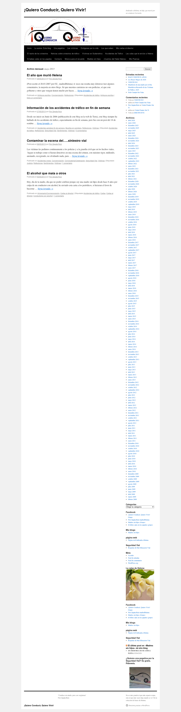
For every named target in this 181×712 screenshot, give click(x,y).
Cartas (102, 193)
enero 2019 (132, 214)
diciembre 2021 (133, 168)
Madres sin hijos (94, 59)
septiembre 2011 (133, 420)
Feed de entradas (133, 558)
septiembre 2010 (133, 451)
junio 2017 (131, 255)
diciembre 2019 (133, 196)
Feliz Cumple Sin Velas (136, 92)
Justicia (30, 163)
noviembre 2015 (133, 298)
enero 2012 (132, 410)
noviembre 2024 (133, 140)
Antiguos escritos (44, 95)
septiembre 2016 (133, 275)
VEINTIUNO (133, 82)
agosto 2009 (132, 484)
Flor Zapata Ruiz (55, 78)
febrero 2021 (132, 179)
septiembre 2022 (133, 161)
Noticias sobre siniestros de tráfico (65, 53)
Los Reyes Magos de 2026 (137, 79)
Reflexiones (69, 95)
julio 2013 (131, 364)
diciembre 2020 (133, 181)
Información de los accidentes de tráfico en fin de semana (68, 108)
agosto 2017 (132, 252)
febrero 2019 (132, 212)
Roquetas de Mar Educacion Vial (139, 548)
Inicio (29, 48)
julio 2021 (131, 174)
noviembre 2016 (133, 273)
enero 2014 (132, 349)
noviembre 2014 (133, 324)
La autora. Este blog (42, 48)
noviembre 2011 (133, 415)
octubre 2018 (132, 222)
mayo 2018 (132, 229)
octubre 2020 (132, 186)
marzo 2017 (132, 263)
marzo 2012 (132, 405)
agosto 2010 (132, 453)
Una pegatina (59, 48)
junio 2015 (131, 308)
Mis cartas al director (124, 48)
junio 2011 (131, 428)
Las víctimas (72, 48)
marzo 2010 (132, 466)
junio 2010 (131, 458)
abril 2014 (131, 341)
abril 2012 (131, 402)
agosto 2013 (132, 362)
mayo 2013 (132, 369)
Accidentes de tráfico (92, 95)
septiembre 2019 (133, 204)
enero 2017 (132, 268)
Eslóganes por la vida (89, 48)
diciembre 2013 (133, 352)
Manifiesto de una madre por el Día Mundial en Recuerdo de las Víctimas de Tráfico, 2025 (140, 87)
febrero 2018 (132, 237)
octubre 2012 (132, 387)
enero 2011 (132, 441)
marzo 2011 (132, 435)
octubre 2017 (132, 247)
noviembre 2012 (133, 385)
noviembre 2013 (133, 354)
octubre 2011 (132, 418)
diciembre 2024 (133, 138)
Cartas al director (67, 193)
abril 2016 (131, 285)
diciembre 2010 (133, 443)
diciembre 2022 (133, 153)
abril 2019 (131, 209)
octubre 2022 (132, 158)
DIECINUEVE (139, 112)
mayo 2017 (132, 257)
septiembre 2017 (133, 250)
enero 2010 (132, 471)
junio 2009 (131, 489)
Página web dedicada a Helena (138, 540)
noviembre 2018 (133, 219)
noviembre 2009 (133, 476)
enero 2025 (132, 135)
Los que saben (107, 48)
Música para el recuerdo (74, 59)
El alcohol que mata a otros (46, 173)
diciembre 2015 (133, 296)
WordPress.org (133, 563)
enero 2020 (132, 194)
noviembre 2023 (133, 148)
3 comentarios (81, 130)
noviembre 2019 (133, 199)
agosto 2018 (132, 224)
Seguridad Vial (50, 130)
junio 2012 (131, 397)
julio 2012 (131, 395)
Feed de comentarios (135, 560)
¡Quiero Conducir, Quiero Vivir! (55, 9)
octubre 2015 (132, 301)
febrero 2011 (132, 438)
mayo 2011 (132, 430)
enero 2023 (132, 151)
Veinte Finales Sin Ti (142, 110)
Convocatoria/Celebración (75, 160)
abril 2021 (131, 176)
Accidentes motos (44, 160)
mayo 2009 (132, 491)
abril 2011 (131, 433)
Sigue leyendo (85, 90)
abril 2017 (131, 260)
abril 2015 (131, 313)
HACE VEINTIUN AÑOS (137, 77)
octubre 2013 (132, 357)
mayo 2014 (132, 339)
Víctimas (95, 128)
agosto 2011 (132, 423)
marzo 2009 (132, 497)
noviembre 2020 (133, 184)
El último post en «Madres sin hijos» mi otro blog (139, 646)
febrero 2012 (132, 408)
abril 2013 (131, 372)
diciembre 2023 (133, 146)
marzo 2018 (132, 235)
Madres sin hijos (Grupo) (136, 522)
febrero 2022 (132, 163)
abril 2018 (131, 232)
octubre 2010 (132, 448)
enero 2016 (132, 293)
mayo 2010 (132, 461)
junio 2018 (131, 227)
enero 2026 (132, 123)
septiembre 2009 (133, 481)
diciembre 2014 (133, 321)
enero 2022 (132, 166)
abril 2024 (131, 143)
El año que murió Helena (44, 75)
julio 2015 (131, 306)
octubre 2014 (132, 326)
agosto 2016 (132, 278)
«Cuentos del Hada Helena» (115, 59)
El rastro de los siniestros (37, 53)
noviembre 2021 (133, 171)
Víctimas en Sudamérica (92, 53)
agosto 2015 (132, 303)
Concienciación (57, 95)
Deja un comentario (34, 98)
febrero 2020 (132, 191)
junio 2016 (131, 280)
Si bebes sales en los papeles (39, 59)
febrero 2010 (132, 469)
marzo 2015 (132, 316)
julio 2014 (131, 334)
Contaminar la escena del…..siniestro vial (57, 140)
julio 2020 (131, 189)
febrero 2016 (132, 291)
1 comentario (67, 163)
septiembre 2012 (133, 390)
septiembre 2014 (133, 329)
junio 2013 (131, 367)
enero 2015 (132, 318)
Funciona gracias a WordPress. (139, 705)
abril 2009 (131, 494)
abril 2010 (131, 463)
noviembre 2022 (133, 156)
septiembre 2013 (133, 359)
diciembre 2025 (133, 125)
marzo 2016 (132, 288)
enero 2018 (132, 240)
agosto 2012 (132, 392)
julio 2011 (131, 425)
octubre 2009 (132, 479)
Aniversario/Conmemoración (48, 193)
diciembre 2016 (133, 270)
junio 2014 (131, 336)
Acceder (131, 555)
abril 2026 (131, 120)
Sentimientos (62, 130)
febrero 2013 (132, 377)
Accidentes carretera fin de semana (51, 128)
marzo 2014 (132, 344)
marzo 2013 (132, 374)
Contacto (58, 59)
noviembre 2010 (133, 446)
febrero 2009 (132, 499)
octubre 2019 (132, 202)
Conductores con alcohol (43, 196)
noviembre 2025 (133, 128)
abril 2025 (131, 133)
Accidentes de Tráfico (114, 53)
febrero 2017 (132, 265)
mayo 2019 (132, 207)
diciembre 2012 (133, 382)
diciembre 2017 (133, 242)
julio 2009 (131, 486)
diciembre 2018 (133, 217)
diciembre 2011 (133, 413)
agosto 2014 (132, 331)
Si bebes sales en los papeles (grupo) (140, 525)
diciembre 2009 (133, 474)
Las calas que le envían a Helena (139, 53)
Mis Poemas (134, 59)
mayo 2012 (132, 400)
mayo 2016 (132, 283)
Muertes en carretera (73, 128)
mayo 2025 (132, 130)
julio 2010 (131, 456)
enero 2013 (132, 380)
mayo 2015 (132, 311)
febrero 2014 (132, 346)
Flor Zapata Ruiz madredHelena (138, 520)
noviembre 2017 (133, 245)
